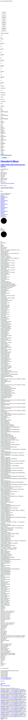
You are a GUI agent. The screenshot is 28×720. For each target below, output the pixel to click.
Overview (3, 660)
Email (2, 187)
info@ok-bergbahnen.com (6, 677)
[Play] (1, 30)
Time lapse (3, 175)
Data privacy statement (9, 183)
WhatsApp (6, 187)
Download (11, 187)
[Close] (1, 107)
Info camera (3, 182)
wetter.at (2, 105)
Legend (2, 249)
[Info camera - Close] (1, 666)
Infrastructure (3, 663)
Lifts (1, 661)
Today (2, 155)
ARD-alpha (3, 683)
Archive (2, 177)
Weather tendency (7, 155)
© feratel (2, 183)
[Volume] (1, 158)
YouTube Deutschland (5, 685)
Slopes (2, 662)
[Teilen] (1, 687)
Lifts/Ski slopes (4, 179)
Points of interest (4, 178)
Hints (2, 180)
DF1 (1, 684)
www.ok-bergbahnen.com (6, 678)
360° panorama (4, 172)
